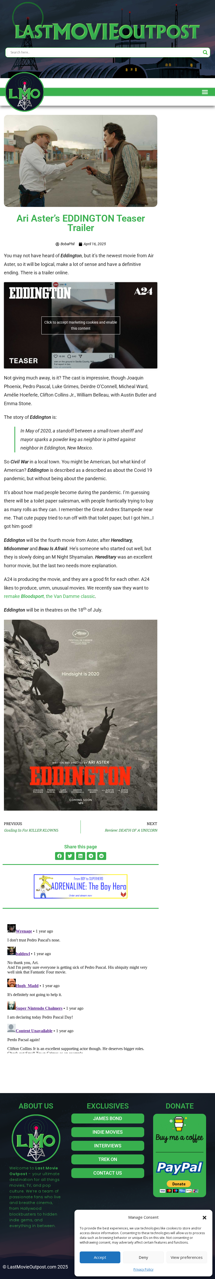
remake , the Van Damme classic (49, 596)
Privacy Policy (143, 1269)
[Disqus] (80, 987)
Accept (100, 1257)
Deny (143, 1257)
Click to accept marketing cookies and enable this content (80, 325)
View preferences (187, 1257)
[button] (204, 1217)
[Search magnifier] (205, 52)
